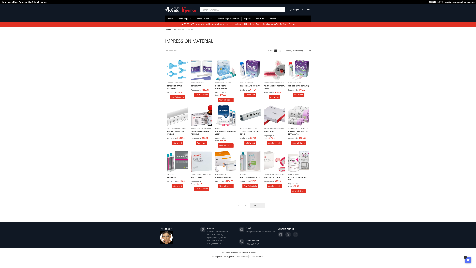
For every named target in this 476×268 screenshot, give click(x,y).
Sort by (289, 50)
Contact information (257, 256)
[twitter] (288, 234)
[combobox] (242, 9)
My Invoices (7, 2)
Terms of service (242, 256)
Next (256, 205)
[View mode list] (280, 51)
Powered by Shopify (249, 252)
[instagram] (295, 234)
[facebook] (280, 234)
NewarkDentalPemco (233, 252)
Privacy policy (229, 256)
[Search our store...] (282, 9)
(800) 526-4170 (436, 2)
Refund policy (217, 256)
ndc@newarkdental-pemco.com (460, 2)
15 (246, 205)
